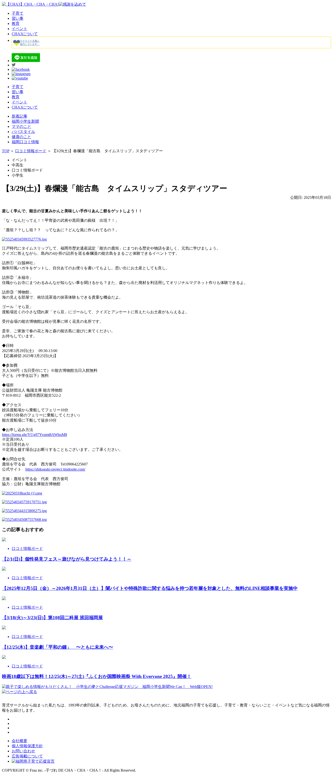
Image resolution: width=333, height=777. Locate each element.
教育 (16, 23)
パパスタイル (23, 132)
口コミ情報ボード (30, 151)
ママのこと (21, 126)
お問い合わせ (23, 751)
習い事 (17, 18)
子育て (17, 13)
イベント (19, 29)
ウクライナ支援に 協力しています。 (29, 42)
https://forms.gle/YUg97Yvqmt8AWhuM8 (34, 435)
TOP (5, 151)
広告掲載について (27, 756)
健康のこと (21, 137)
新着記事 (19, 116)
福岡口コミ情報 (25, 142)
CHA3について (25, 34)
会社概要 (19, 741)
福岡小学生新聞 (25, 121)
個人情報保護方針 (27, 746)
